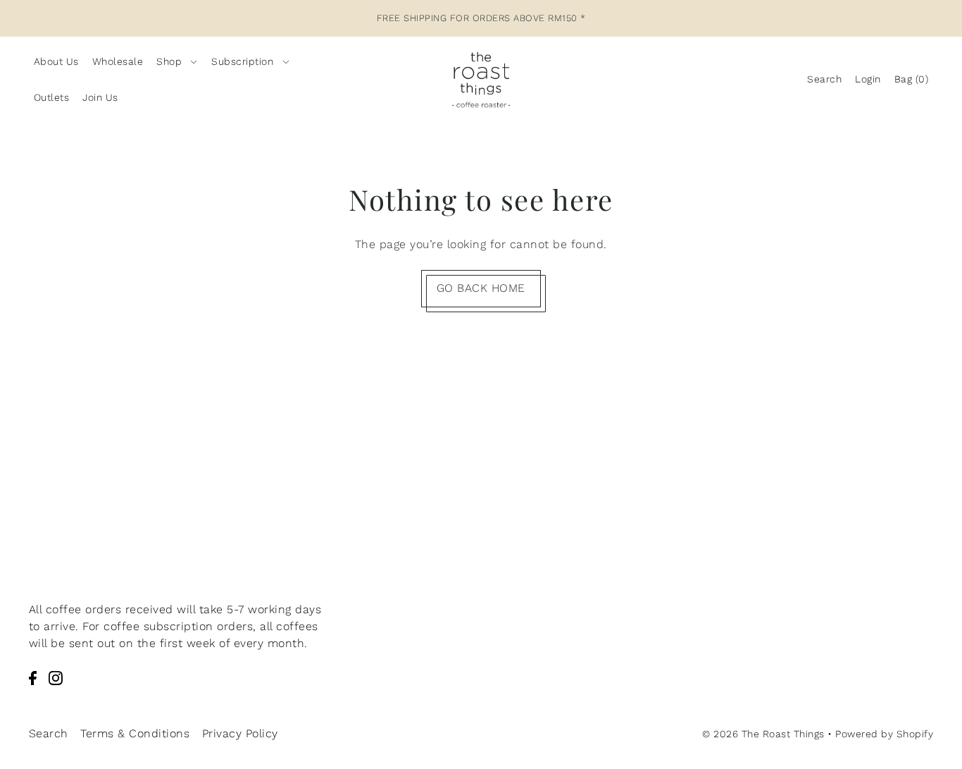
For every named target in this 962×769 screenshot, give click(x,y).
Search (48, 733)
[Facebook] (33, 677)
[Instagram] (56, 677)
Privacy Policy (240, 733)
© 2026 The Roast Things (763, 733)
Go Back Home (481, 288)
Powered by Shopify (884, 733)
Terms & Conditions (134, 733)
